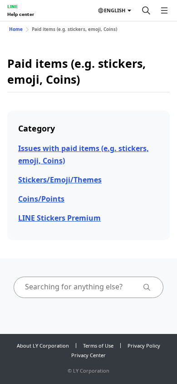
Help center (20, 14)
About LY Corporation (43, 345)
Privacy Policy (144, 345)
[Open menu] (164, 10)
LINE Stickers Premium (59, 218)
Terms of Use (98, 345)
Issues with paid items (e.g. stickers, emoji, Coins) (83, 154)
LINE (12, 6)
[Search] (146, 10)
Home (16, 29)
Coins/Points (41, 199)
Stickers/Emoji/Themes (60, 180)
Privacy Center (88, 355)
